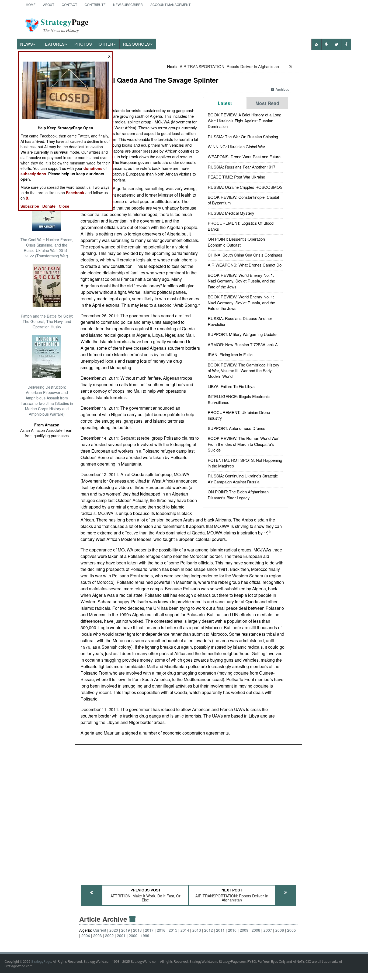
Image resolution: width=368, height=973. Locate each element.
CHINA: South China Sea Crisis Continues (245, 255)
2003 (97, 935)
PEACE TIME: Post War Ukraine (236, 177)
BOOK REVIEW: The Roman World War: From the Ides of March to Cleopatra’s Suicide (244, 444)
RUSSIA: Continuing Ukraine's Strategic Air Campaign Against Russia (243, 478)
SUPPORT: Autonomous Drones (236, 428)
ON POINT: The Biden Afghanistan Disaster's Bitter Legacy (238, 494)
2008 (256, 930)
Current (99, 930)
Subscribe (29, 206)
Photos (83, 44)
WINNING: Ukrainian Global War (236, 146)
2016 (161, 930)
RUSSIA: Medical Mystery (231, 213)
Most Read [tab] (267, 103)
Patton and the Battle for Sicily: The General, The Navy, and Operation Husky (47, 321)
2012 (208, 930)
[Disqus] (188, 812)
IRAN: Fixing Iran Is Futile (230, 354)
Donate (48, 206)
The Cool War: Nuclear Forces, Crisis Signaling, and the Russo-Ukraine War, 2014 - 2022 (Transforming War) (46, 247)
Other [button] (106, 44)
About (48, 4)
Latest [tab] (225, 103)
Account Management (170, 4)
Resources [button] (136, 44)
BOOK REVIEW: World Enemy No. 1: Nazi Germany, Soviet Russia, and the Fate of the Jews (241, 280)
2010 (232, 930)
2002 (109, 935)
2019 (125, 930)
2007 (267, 930)
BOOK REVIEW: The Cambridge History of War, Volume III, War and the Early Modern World (243, 370)
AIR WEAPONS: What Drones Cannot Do (245, 265)
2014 (184, 930)
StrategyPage (41, 961)
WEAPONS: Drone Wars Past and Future (244, 156)
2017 (149, 930)
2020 (113, 930)
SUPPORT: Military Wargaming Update (242, 334)
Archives (282, 89)
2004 (85, 935)
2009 (244, 930)
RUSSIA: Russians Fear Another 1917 (241, 167)
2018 (137, 930)
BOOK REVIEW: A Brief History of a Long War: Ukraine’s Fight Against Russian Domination (244, 120)
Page (64, 25)
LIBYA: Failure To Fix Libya (231, 386)
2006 (279, 930)
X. (27, 198)
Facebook (75, 192)
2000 (133, 935)
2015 (173, 930)
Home (31, 4)
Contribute (95, 4)
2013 (196, 930)
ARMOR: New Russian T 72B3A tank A (243, 344)
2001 (121, 935)
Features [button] (54, 44)
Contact (69, 4)
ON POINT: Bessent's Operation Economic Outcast (236, 241)
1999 (145, 935)
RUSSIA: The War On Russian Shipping (243, 136)
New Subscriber (128, 4)
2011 (220, 930)
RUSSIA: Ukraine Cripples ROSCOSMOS (245, 187)
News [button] (26, 44)
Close (64, 206)
